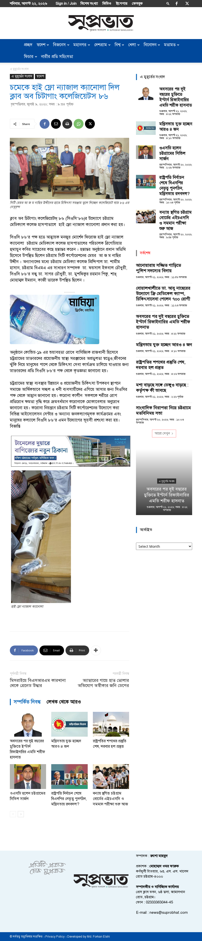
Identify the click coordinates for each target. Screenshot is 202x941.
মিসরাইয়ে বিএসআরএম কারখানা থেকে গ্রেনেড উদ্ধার (38, 683)
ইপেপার (121, 3)
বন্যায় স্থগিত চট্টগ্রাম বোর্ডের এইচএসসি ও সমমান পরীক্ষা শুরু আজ (110, 799)
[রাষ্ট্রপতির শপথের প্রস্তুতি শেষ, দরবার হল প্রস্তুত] (111, 724)
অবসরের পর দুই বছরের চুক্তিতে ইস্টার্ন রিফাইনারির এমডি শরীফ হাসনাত (175, 97)
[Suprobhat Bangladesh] (101, 23)
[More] (96, 650)
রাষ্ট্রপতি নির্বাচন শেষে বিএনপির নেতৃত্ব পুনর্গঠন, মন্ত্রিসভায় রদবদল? (69, 799)
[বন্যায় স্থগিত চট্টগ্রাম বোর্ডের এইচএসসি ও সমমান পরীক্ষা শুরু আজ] (111, 776)
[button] (168, 3)
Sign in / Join (66, 3)
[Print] (67, 124)
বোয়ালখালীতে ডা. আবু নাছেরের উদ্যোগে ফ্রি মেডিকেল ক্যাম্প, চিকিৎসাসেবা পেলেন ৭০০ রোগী (163, 293)
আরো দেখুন (162, 433)
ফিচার (29, 56)
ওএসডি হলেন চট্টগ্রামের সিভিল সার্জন (172, 153)
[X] (187, 3)
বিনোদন (150, 44)
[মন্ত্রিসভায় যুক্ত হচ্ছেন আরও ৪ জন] (69, 724)
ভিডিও (106, 3)
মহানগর (79, 44)
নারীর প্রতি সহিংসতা (57, 56)
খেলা (132, 44)
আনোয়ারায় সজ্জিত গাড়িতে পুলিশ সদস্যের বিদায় (158, 268)
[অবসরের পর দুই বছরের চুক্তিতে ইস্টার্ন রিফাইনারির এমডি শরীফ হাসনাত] (28, 724)
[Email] (56, 124)
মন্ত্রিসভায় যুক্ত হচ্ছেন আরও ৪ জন (175, 126)
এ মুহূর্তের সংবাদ (21, 76)
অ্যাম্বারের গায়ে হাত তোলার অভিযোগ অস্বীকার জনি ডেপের (103, 683)
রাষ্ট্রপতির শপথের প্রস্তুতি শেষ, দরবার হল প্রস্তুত (160, 364)
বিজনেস (59, 44)
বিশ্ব (117, 44)
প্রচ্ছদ (28, 44)
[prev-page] (13, 814)
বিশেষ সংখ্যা (89, 3)
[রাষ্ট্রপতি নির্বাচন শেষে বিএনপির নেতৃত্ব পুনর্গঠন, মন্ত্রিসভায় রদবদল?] (69, 776)
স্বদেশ (41, 44)
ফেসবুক (137, 3)
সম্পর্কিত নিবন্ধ (27, 702)
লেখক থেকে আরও (64, 702)
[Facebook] (177, 3)
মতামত (170, 44)
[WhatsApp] (79, 124)
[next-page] (21, 814)
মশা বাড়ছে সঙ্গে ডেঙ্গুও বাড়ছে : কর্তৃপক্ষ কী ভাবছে (162, 387)
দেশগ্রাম (100, 44)
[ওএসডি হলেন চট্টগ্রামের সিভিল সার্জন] (28, 776)
